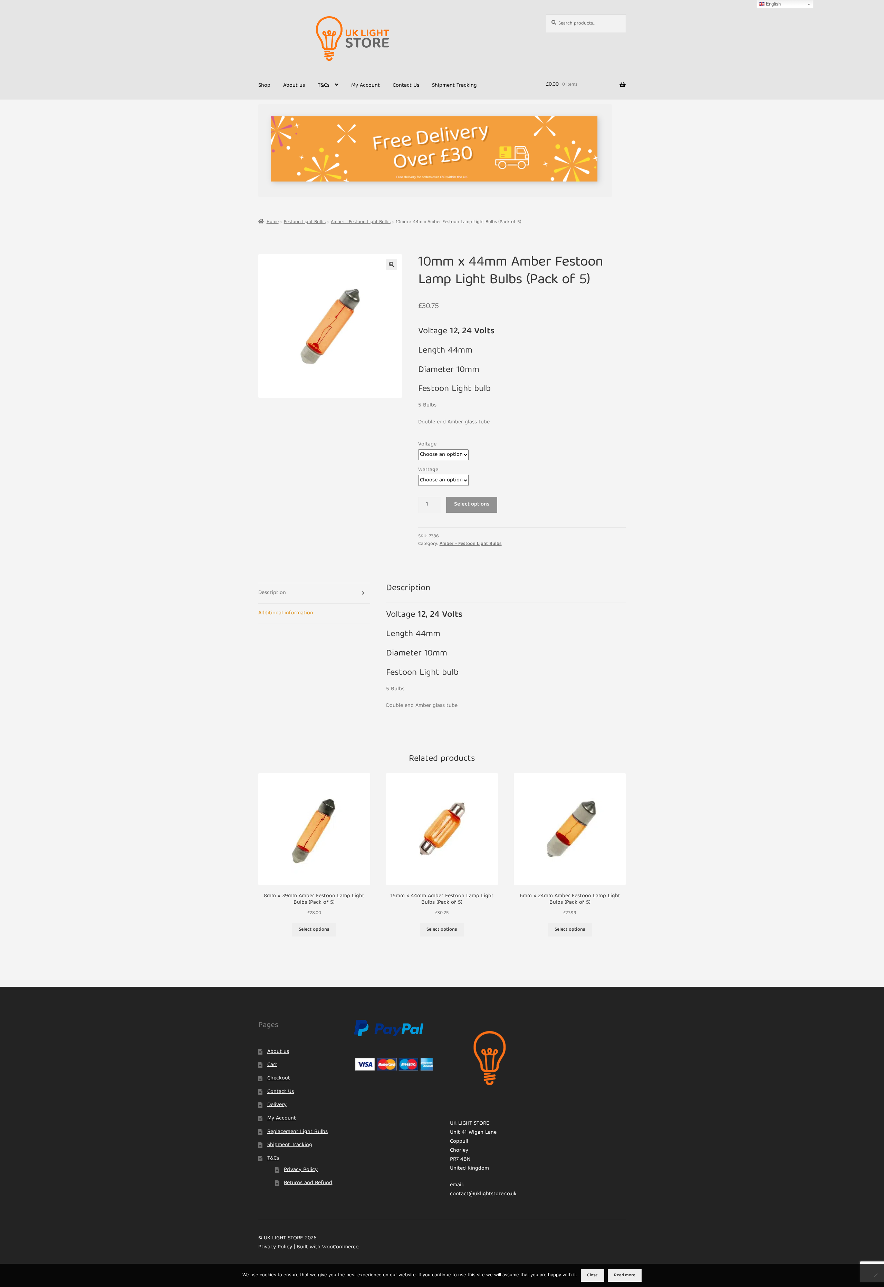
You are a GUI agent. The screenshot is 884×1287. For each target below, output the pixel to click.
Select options (471, 504)
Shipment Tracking (454, 85)
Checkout (278, 1078)
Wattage (428, 470)
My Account (365, 85)
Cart (272, 1065)
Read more (624, 1275)
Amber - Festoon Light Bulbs (361, 222)
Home (273, 222)
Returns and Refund (308, 1183)
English (773, 4)
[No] (875, 1275)
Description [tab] (272, 593)
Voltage (427, 444)
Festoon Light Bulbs (305, 222)
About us (294, 85)
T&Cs (323, 85)
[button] (391, 264)
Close (592, 1275)
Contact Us (406, 85)
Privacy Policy (301, 1170)
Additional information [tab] (285, 613)
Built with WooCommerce (327, 1247)
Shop (264, 85)
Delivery (277, 1105)
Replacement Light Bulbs (297, 1132)
